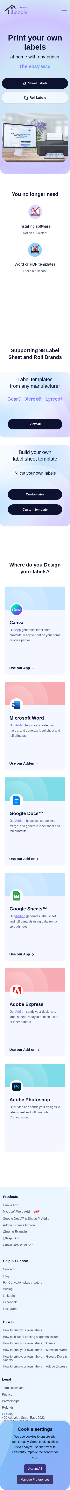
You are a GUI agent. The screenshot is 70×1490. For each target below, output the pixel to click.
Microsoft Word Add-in (18, 1211)
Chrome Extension (16, 1231)
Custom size (35, 494)
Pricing (8, 1289)
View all (35, 424)
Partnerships (10, 1401)
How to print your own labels (22, 1330)
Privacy (7, 1394)
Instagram (10, 1308)
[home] (30, 9)
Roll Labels (38, 97)
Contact (8, 1269)
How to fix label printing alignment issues (31, 1336)
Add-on (20, 820)
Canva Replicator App (18, 1245)
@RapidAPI (11, 1238)
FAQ (6, 1276)
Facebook (10, 1302)
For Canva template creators (22, 1282)
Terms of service (13, 1388)
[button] (64, 9)
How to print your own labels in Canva (29, 1343)
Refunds (8, 1407)
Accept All (35, 1468)
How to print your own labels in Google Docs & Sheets (35, 1358)
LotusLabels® (41, 399)
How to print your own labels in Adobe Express (35, 1366)
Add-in (19, 725)
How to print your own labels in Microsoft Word (35, 1350)
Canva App (10, 1205)
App (18, 630)
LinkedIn (9, 1295)
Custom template (35, 509)
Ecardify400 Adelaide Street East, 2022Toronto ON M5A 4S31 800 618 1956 (23, 1419)
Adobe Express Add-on (19, 1225)
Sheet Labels (37, 83)
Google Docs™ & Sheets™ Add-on (27, 1218)
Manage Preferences (35, 1479)
